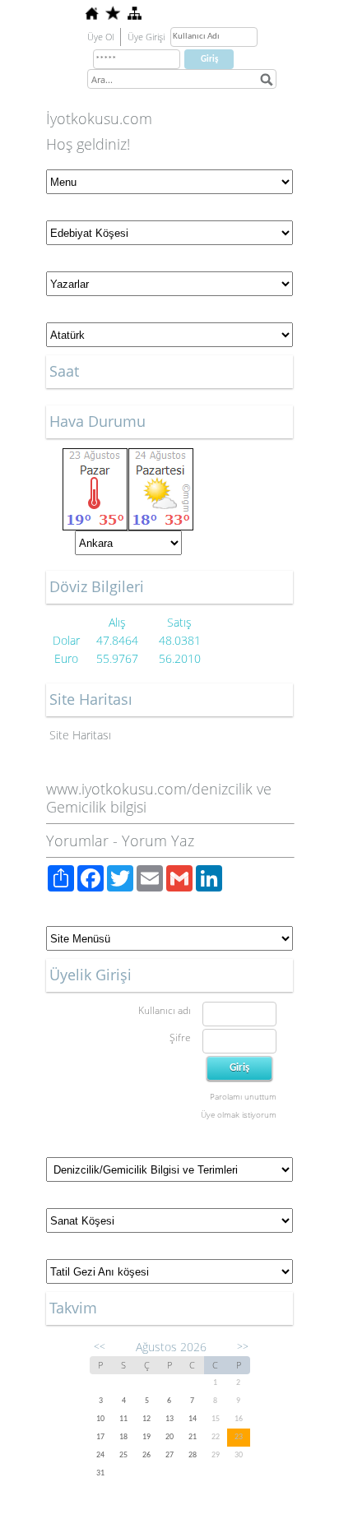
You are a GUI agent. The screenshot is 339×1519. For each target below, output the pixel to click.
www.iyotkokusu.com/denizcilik (149, 789)
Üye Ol (100, 36)
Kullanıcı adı (164, 1010)
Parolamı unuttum (243, 1096)
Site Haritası (80, 735)
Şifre (180, 1037)
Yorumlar (77, 840)
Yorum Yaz (158, 840)
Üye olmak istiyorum (238, 1114)
